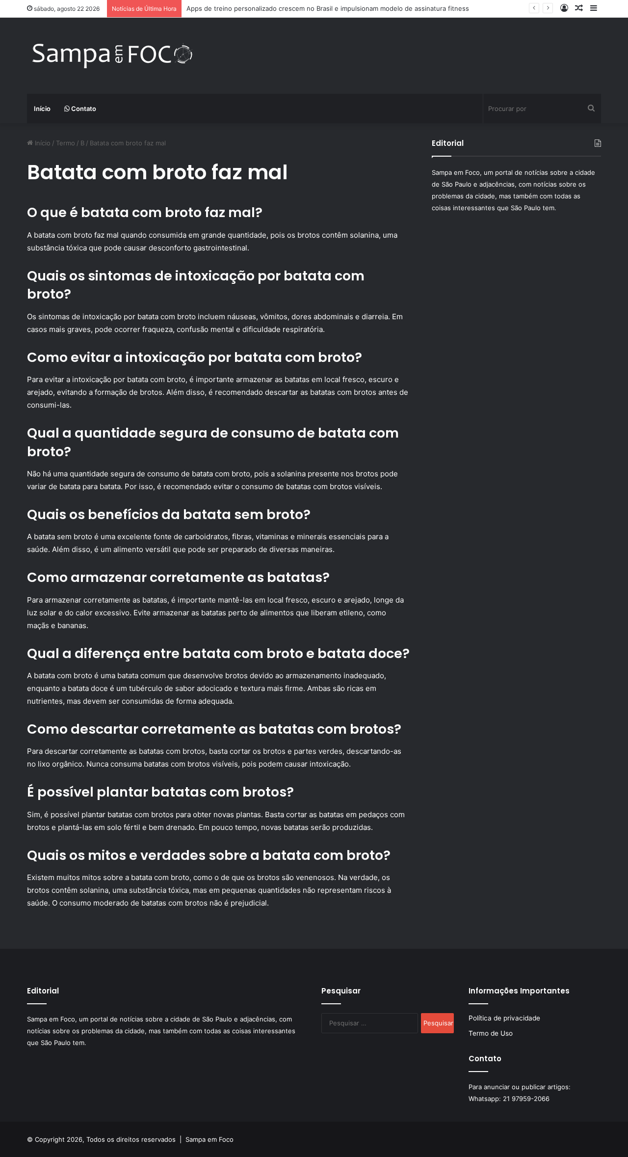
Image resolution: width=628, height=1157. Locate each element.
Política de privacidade (504, 1018)
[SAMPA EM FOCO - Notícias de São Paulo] (113, 55)
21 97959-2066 (526, 1098)
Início (42, 108)
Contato (83, 108)
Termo (65, 143)
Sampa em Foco (209, 1139)
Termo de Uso (491, 1033)
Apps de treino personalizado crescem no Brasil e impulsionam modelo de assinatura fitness (327, 8)
